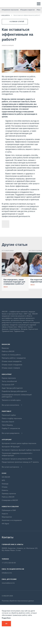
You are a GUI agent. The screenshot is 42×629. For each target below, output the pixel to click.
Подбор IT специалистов (11, 428)
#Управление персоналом (10, 10)
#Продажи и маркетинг (27, 10)
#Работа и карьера (8, 45)
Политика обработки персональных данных (18, 601)
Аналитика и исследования (12, 520)
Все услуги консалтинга (10, 405)
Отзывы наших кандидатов (11, 361)
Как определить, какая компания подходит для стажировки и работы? (14, 282)
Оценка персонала (9, 378)
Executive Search (8, 422)
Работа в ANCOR (8, 351)
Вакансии (5, 348)
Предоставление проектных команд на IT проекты (20, 462)
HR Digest (5, 523)
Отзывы (4, 487)
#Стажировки (8, 250)
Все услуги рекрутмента (10, 433)
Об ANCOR (6, 477)
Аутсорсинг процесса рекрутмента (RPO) (17, 459)
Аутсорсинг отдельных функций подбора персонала (21, 450)
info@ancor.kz (7, 573)
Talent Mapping (7, 425)
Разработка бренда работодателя (14, 391)
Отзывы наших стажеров (11, 368)
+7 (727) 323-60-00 (9, 563)
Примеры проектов (9, 493)
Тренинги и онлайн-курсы (11, 400)
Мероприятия (7, 517)
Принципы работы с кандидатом (14, 358)
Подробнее (6, 618)
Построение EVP (8, 385)
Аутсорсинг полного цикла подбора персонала (19, 443)
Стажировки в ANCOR (10, 500)
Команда (5, 484)
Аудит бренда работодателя (12, 388)
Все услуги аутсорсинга (10, 467)
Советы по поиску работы (11, 355)
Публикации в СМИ (9, 510)
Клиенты (5, 490)
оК (6, 623)
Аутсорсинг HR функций (10, 446)
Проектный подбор (9, 415)
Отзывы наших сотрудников (12, 365)
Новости (5, 514)
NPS (3, 480)
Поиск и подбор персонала (12, 418)
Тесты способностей (9, 381)
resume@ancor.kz (8, 583)
